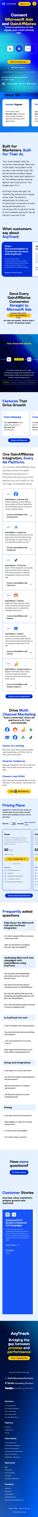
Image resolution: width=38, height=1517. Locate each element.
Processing (21, 382)
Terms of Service (24, 1508)
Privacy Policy (12, 1508)
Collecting (6, 382)
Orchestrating (31, 382)
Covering (13, 382)
